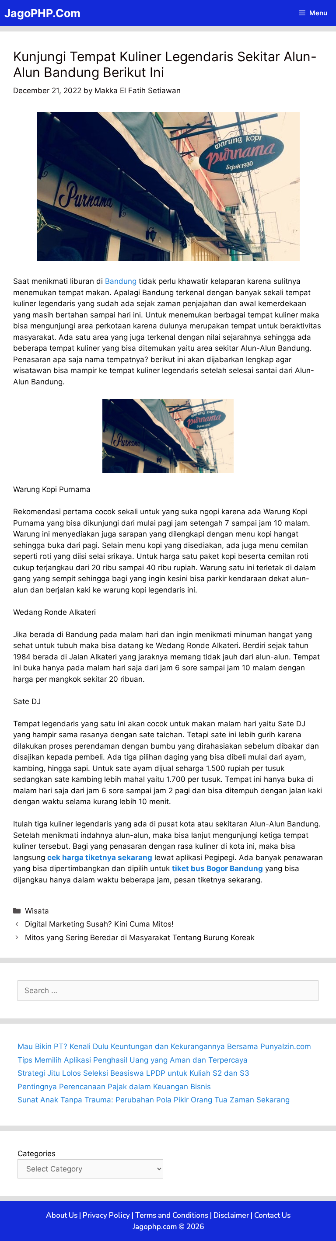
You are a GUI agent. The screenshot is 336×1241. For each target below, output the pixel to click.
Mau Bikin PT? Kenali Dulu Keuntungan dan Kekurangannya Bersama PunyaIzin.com (164, 1046)
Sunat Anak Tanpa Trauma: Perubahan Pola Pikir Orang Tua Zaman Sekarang (154, 1099)
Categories (37, 1153)
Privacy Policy (106, 1215)
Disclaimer (231, 1215)
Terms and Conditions (171, 1215)
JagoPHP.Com (42, 13)
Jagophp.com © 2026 (168, 1227)
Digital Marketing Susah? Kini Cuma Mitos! (99, 924)
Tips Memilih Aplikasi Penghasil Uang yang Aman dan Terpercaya (133, 1060)
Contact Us (272, 1215)
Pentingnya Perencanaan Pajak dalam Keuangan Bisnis (114, 1086)
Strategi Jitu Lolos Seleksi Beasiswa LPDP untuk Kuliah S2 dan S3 (133, 1073)
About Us (61, 1215)
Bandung (120, 281)
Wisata (37, 910)
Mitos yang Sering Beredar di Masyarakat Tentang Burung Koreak (140, 937)
